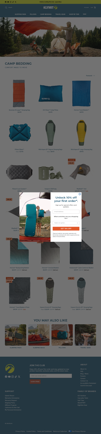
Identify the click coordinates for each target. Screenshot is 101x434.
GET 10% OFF (66, 229)
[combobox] (65, 223)
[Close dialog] (80, 194)
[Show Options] (78, 223)
